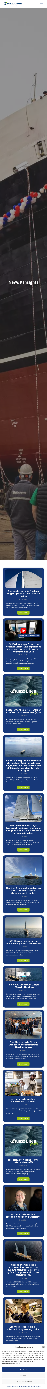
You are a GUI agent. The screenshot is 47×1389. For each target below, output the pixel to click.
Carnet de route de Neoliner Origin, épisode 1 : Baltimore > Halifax (23, 593)
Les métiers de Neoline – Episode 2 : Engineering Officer (23, 1328)
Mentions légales (24, 1386)
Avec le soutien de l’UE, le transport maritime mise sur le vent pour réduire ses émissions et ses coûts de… (23, 829)
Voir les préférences (24, 1381)
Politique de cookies (12, 1386)
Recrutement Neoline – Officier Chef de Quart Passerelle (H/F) (23, 711)
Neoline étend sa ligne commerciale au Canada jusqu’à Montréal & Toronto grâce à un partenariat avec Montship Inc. (23, 1270)
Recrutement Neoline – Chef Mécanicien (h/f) (23, 1161)
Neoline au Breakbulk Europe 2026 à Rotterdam (23, 986)
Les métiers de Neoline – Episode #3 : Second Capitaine (23, 1215)
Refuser (23, 1375)
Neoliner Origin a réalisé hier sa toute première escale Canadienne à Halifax (23, 890)
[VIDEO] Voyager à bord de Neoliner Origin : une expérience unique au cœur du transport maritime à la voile (23, 648)
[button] (44, 1347)
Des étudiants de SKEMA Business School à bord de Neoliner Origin (23, 1045)
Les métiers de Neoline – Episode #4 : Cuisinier (23, 1100)
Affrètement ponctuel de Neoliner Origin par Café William (23, 942)
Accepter (23, 1369)
